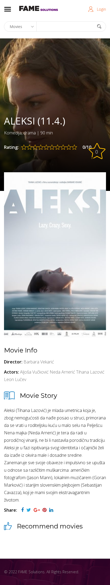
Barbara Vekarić (38, 362)
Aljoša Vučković (34, 372)
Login (101, 9)
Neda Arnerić (62, 372)
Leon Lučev (15, 379)
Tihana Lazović (90, 372)
